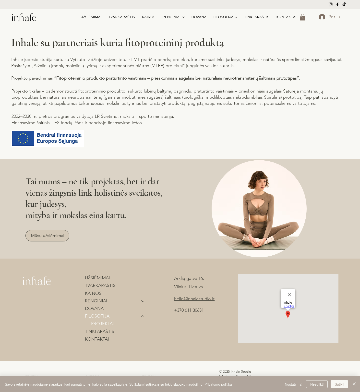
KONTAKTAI (97, 339)
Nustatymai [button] (293, 384)
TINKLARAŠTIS (99, 331)
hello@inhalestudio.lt (194, 298)
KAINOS (93, 293)
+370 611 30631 (189, 310)
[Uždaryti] (354, 384)
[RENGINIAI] (143, 301)
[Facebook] (337, 4)
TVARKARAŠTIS (100, 285)
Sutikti (339, 384)
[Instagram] (330, 4)
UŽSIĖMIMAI (97, 278)
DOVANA (94, 308)
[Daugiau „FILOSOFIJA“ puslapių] (236, 17)
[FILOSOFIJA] (143, 316)
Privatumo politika (218, 384)
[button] (302, 17)
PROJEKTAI (102, 323)
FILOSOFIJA (97, 316)
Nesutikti (317, 384)
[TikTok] (344, 4)
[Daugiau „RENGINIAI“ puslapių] (183, 17)
